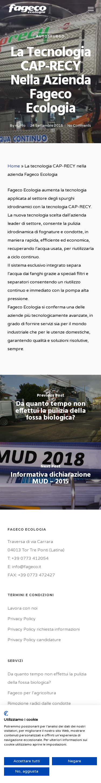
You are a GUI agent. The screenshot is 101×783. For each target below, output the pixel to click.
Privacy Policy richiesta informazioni (44, 629)
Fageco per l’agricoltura (32, 693)
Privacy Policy (22, 618)
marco (20, 125)
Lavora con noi (22, 608)
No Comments (79, 125)
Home (14, 166)
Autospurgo (50, 36)
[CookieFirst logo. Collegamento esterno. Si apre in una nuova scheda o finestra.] (6, 713)
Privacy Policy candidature (34, 640)
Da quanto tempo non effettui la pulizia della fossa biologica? (47, 678)
